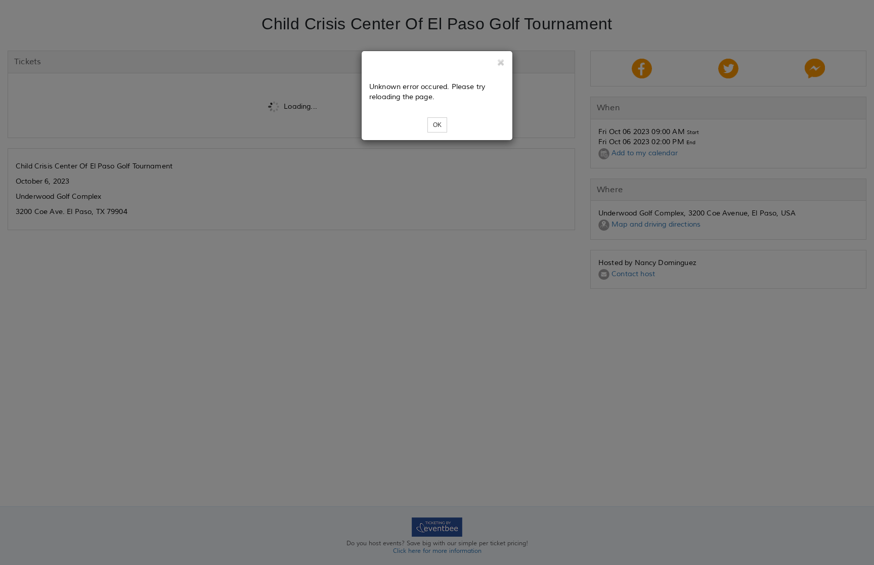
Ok (437, 124)
